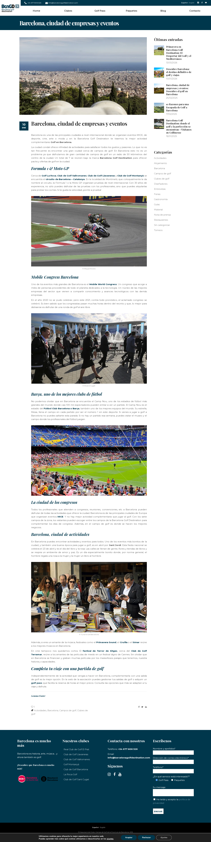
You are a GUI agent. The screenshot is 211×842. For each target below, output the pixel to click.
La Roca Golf (70, 774)
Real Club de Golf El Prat (76, 749)
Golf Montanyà (71, 764)
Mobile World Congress (103, 284)
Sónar (136, 642)
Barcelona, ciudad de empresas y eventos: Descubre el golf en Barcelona (177, 89)
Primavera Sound (106, 642)
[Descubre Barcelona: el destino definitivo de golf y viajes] (159, 73)
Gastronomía (161, 199)
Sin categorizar (162, 225)
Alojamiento (160, 163)
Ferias (157, 194)
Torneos (158, 230)
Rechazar (146, 837)
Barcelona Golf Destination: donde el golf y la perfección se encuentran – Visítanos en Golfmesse (178, 126)
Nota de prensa (162, 214)
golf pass (36, 683)
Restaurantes (161, 220)
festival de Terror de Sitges (100, 651)
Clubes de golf (161, 178)
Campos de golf (67, 710)
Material (158, 209)
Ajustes (163, 837)
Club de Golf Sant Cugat (76, 779)
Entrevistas (159, 189)
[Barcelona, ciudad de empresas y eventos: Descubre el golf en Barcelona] (159, 89)
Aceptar (128, 837)
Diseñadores (160, 183)
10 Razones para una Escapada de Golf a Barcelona (177, 107)
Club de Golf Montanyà (130, 175)
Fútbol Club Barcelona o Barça (61, 408)
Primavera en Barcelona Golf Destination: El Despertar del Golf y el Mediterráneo (178, 52)
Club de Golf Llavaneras (101, 175)
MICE (60, 516)
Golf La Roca (49, 175)
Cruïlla (123, 642)
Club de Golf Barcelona (76, 769)
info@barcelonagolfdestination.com (63, 3)
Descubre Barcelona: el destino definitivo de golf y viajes (178, 72)
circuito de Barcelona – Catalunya (65, 179)
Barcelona (52, 710)
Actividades (40, 710)
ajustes (110, 839)
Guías (157, 204)
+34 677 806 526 (34, 3)
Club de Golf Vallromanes (72, 175)
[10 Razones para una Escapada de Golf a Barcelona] (159, 108)
